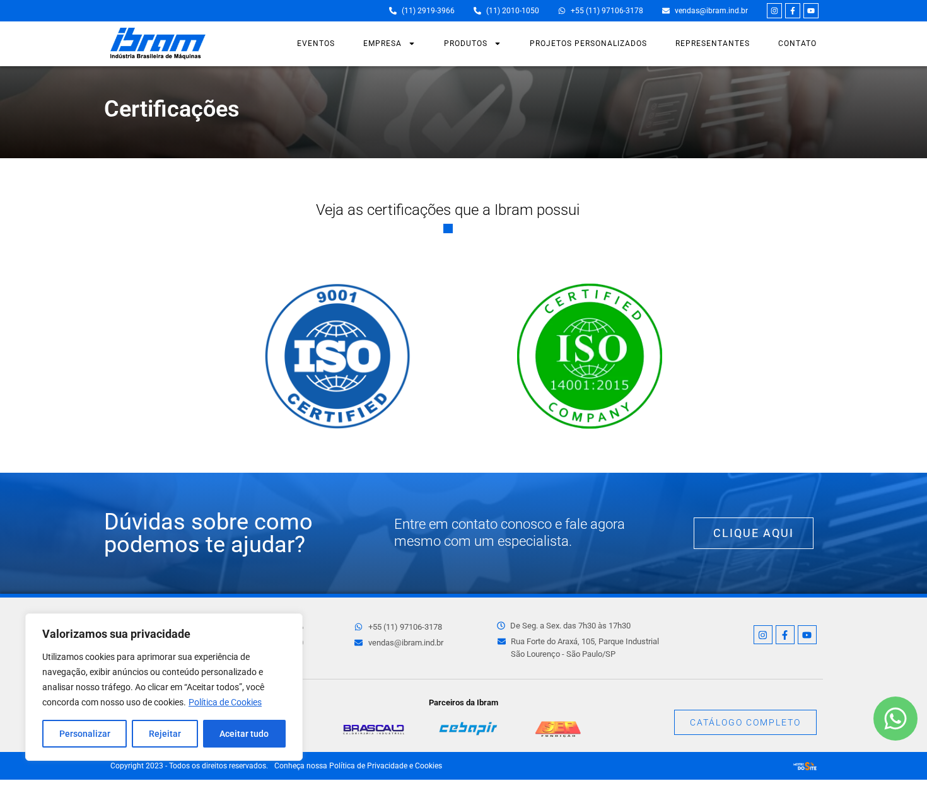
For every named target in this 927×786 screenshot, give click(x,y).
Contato (797, 43)
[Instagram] (774, 10)
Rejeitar (165, 734)
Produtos (465, 43)
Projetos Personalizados (588, 43)
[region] (164, 687)
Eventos (316, 43)
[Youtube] (811, 10)
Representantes (712, 43)
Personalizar (84, 734)
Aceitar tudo (244, 734)
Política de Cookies (225, 702)
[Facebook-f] (792, 10)
